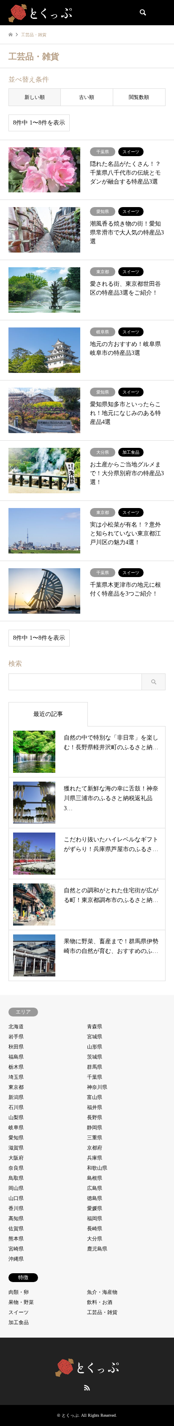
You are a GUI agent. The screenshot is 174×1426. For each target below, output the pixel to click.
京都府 (94, 1148)
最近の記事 (48, 714)
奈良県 (16, 1168)
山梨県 (16, 1117)
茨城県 (94, 1057)
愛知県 (16, 1138)
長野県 (94, 1117)
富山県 (94, 1097)
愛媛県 (94, 1208)
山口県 (16, 1198)
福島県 (16, 1057)
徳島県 (94, 1198)
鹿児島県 (97, 1249)
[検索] (142, 12)
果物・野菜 (21, 1302)
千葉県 (94, 1077)
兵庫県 (94, 1158)
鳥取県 (16, 1178)
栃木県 (16, 1067)
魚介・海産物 (102, 1292)
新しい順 (34, 97)
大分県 (94, 1239)
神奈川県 (97, 1087)
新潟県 (16, 1097)
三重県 (94, 1138)
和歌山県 (97, 1168)
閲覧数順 (139, 97)
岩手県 (16, 1037)
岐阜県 (16, 1128)
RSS (87, 1388)
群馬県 (94, 1067)
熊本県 (16, 1239)
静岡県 (94, 1128)
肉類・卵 (18, 1292)
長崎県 (94, 1229)
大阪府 (16, 1158)
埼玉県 (16, 1077)
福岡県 (94, 1218)
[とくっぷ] (40, 13)
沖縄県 (16, 1259)
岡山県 (16, 1188)
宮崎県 (16, 1249)
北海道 (16, 1027)
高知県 (16, 1218)
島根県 (94, 1178)
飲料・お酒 (99, 1302)
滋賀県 (16, 1148)
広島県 (94, 1188)
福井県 (94, 1107)
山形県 (94, 1047)
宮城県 (94, 1037)
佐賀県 (16, 1229)
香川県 (16, 1208)
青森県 (94, 1027)
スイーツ (18, 1312)
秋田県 (16, 1047)
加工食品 (18, 1322)
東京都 (16, 1087)
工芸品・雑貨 (102, 1312)
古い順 (86, 97)
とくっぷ (70, 1415)
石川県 (16, 1107)
